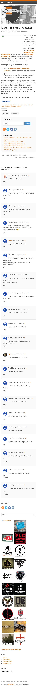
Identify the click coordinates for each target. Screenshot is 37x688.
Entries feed (6, 659)
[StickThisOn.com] (8, 543)
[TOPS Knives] (8, 568)
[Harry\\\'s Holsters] (20, 594)
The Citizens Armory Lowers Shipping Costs (14, 155)
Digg (11, 105)
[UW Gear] (8, 632)
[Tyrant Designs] (20, 632)
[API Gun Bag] (20, 530)
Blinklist (30, 105)
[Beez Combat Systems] (20, 619)
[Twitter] (8, 129)
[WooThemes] (25, 684)
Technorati (7, 106)
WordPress (11, 684)
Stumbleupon (21, 105)
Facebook (7, 105)
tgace (10, 354)
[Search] (33, 514)
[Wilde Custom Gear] (8, 606)
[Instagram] (15, 129)
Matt (4, 31)
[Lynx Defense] (6, 520)
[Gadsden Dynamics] (20, 581)
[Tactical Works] (8, 619)
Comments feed (7, 661)
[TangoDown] (8, 644)
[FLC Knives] (20, 543)
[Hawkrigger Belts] (8, 594)
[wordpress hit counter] (6, 101)
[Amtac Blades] (20, 644)
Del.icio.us (15, 105)
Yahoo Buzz (13, 106)
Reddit (26, 105)
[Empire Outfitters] (20, 568)
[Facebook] (11, 129)
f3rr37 (10, 240)
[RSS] (4, 129)
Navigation (9, 2)
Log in (4, 657)
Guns (18, 31)
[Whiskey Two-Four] (20, 556)
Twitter (2, 106)
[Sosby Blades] (8, 581)
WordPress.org (7, 663)
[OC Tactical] (20, 606)
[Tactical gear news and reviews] (12, 22)
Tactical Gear (24, 31)
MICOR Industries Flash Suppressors (25, 157)
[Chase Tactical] (8, 556)
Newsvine (19, 106)
